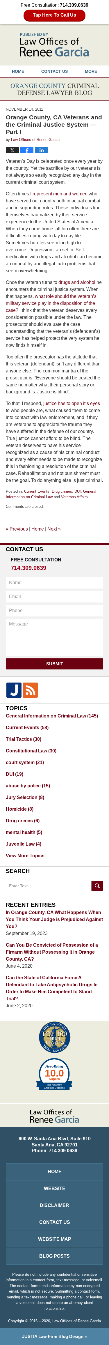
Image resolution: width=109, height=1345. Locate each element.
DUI (77, 491)
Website (54, 1188)
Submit (54, 663)
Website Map (54, 1239)
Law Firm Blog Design (52, 1336)
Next (54, 528)
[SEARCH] (97, 886)
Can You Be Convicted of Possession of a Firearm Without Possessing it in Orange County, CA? (52, 952)
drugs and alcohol (76, 282)
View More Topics (25, 855)
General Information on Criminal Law (52, 715)
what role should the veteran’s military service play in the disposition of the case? (51, 303)
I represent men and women (59, 193)
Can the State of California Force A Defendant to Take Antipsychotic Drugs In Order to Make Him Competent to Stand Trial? (52, 988)
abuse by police (28, 785)
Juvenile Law (23, 844)
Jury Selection (25, 797)
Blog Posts (54, 1256)
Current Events (36, 491)
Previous (17, 528)
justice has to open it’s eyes (71, 403)
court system (25, 762)
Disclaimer (54, 1205)
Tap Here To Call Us (54, 15)
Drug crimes (62, 491)
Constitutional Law (31, 750)
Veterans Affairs (74, 497)
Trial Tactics (23, 739)
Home (18, 71)
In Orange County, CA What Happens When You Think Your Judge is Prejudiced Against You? (54, 919)
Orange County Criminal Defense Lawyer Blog (54, 44)
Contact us (54, 71)
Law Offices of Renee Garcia (76, 1321)
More (91, 71)
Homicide (19, 809)
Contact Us (54, 1222)
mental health (24, 832)
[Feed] (30, 690)
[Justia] (14, 690)
